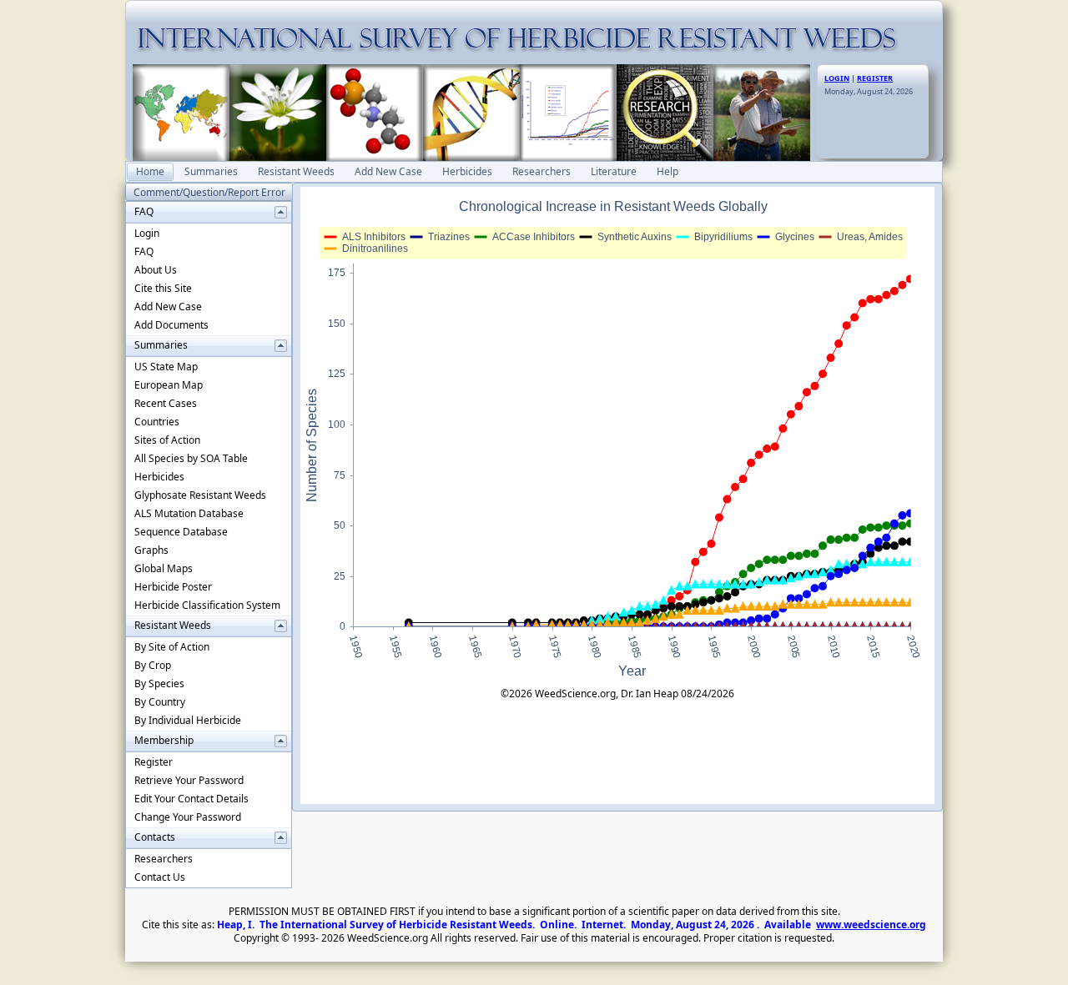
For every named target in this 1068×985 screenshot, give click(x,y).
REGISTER (875, 78)
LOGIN (836, 78)
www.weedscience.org (871, 924)
